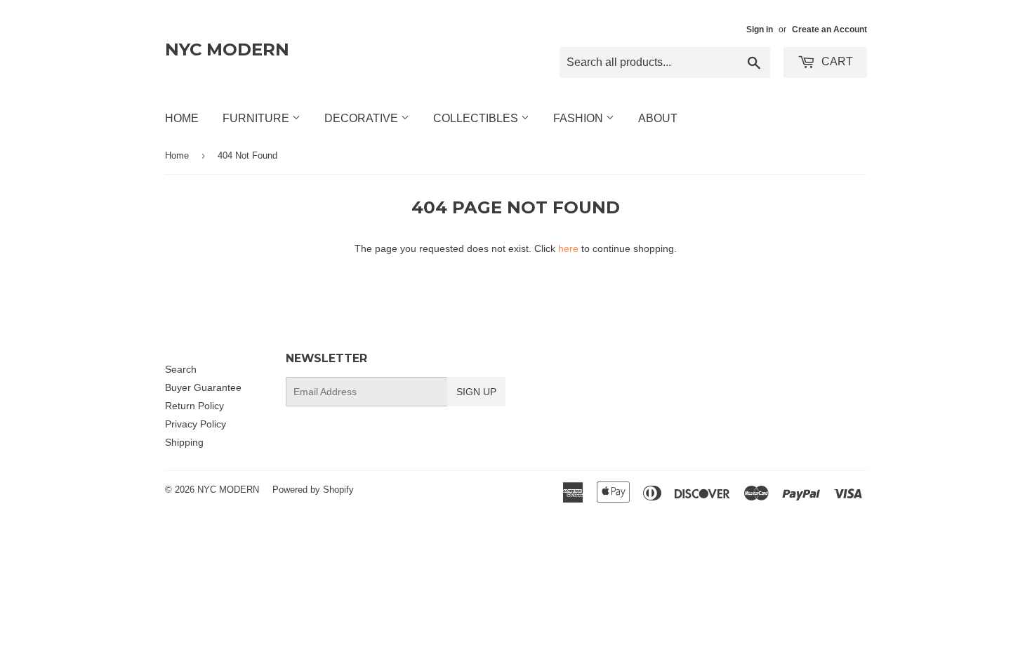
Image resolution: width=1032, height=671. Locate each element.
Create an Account (829, 29)
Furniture (257, 118)
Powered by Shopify (313, 489)
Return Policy (194, 405)
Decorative (362, 118)
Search (181, 369)
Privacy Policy (195, 424)
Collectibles (477, 118)
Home (182, 118)
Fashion (579, 118)
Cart (836, 61)
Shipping (184, 442)
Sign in (759, 29)
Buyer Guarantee (203, 387)
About (657, 118)
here (568, 248)
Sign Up (476, 391)
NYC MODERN (227, 49)
